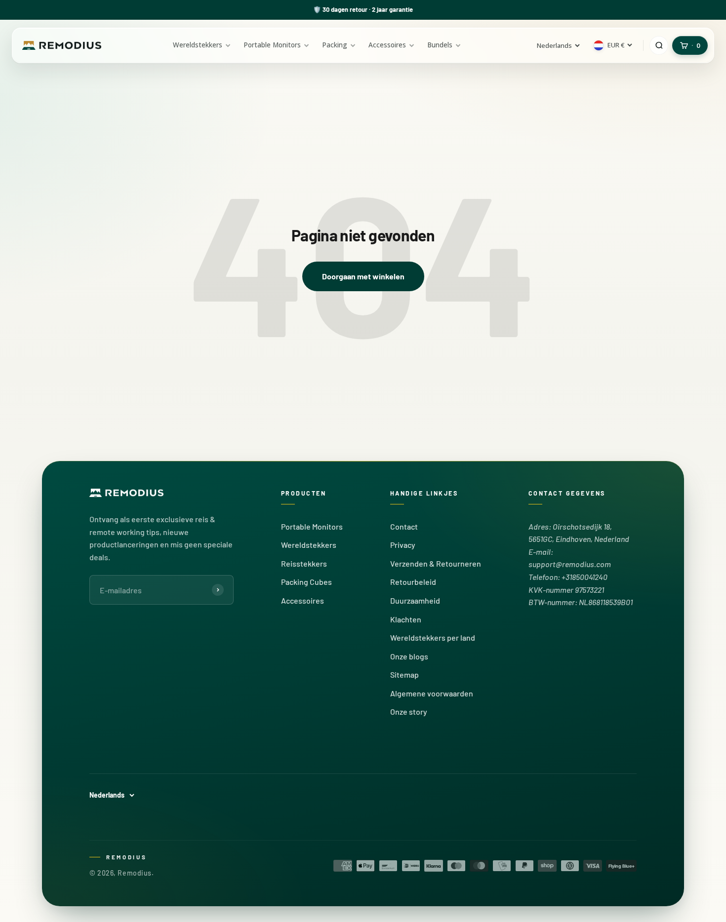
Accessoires (302, 600)
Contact (404, 526)
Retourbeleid (413, 581)
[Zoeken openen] (658, 45)
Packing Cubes (306, 581)
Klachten (405, 619)
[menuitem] (202, 45)
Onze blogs (409, 656)
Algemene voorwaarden (431, 693)
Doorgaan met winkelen (363, 276)
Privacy (402, 544)
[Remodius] (61, 45)
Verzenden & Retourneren (435, 563)
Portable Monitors (312, 526)
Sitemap (404, 674)
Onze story (408, 711)
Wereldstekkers (308, 544)
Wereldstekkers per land (432, 637)
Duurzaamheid (415, 600)
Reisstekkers (304, 563)
